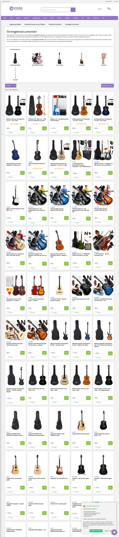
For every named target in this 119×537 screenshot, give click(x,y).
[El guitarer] (59, 58)
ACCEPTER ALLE (96, 531)
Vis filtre (8, 85)
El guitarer (59, 65)
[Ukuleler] (104, 58)
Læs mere (85, 528)
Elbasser (81, 65)
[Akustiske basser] (15, 58)
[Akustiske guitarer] (37, 58)
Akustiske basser (15, 65)
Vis (22, 128)
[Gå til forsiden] (7, 24)
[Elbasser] (81, 58)
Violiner (15, 80)
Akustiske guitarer (37, 65)
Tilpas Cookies (109, 531)
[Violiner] (15, 73)
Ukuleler (103, 65)
